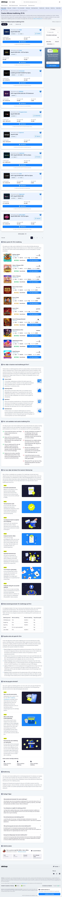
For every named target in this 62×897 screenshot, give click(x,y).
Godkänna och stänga (49, 894)
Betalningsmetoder (34, 8)
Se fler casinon (22, 233)
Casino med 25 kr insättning (7, 764)
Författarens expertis (22, 851)
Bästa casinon (3, 8)
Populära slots (41, 8)
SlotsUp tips (28, 8)
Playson (14, 288)
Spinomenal (14, 320)
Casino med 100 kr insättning (34, 764)
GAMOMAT (14, 331)
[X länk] (56, 874)
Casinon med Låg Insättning (14, 10)
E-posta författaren (37, 850)
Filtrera (53, 29)
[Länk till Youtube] (54, 874)
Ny (11, 24)
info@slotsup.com (24, 883)
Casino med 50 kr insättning (20, 764)
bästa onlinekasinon (37, 18)
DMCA (24, 885)
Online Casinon (5, 10)
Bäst (4, 24)
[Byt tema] (59, 2)
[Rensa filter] (53, 44)
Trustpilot (56, 885)
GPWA (18, 885)
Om (10, 1)
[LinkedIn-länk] (59, 874)
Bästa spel (9, 8)
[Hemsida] (4, 2)
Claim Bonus (23, 41)
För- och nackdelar (21, 8)
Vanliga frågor (58, 8)
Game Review (20, 260)
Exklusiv (18, 24)
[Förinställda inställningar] (52, 37)
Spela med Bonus (34, 260)
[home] (1, 10)
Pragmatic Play (15, 255)
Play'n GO (14, 298)
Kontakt (13, 1)
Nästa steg (47, 8)
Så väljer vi (14, 8)
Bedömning (53, 8)
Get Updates (53, 65)
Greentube (14, 309)
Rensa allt (57, 41)
